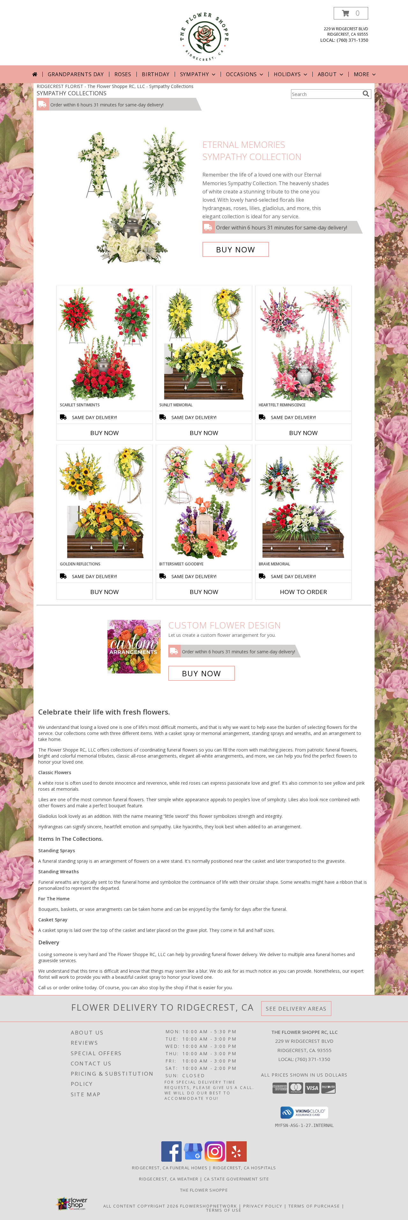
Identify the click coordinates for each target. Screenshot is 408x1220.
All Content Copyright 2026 (140, 1206)
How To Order (303, 592)
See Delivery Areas (296, 1008)
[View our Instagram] (215, 1160)
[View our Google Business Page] (193, 1160)
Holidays (287, 74)
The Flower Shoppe (204, 1190)
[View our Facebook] (171, 1160)
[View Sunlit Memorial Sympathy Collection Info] (204, 344)
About (327, 74)
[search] (366, 93)
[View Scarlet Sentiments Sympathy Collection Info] (104, 344)
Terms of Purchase (314, 1206)
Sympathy (194, 74)
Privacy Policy (262, 1206)
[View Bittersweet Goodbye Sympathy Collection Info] (204, 503)
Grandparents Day (76, 74)
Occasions (241, 74)
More (361, 74)
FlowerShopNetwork (208, 1206)
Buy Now (235, 249)
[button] (351, 13)
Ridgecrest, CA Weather (169, 1179)
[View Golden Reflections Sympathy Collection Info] (104, 503)
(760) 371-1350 (352, 40)
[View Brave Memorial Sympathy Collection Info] (303, 503)
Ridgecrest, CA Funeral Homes (170, 1168)
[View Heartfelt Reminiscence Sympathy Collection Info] (303, 344)
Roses (122, 74)
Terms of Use (224, 1210)
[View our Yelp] (236, 1160)
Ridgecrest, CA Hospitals (244, 1168)
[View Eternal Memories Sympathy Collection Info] (136, 197)
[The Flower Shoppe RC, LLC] (204, 36)
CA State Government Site (236, 1179)
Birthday (155, 74)
